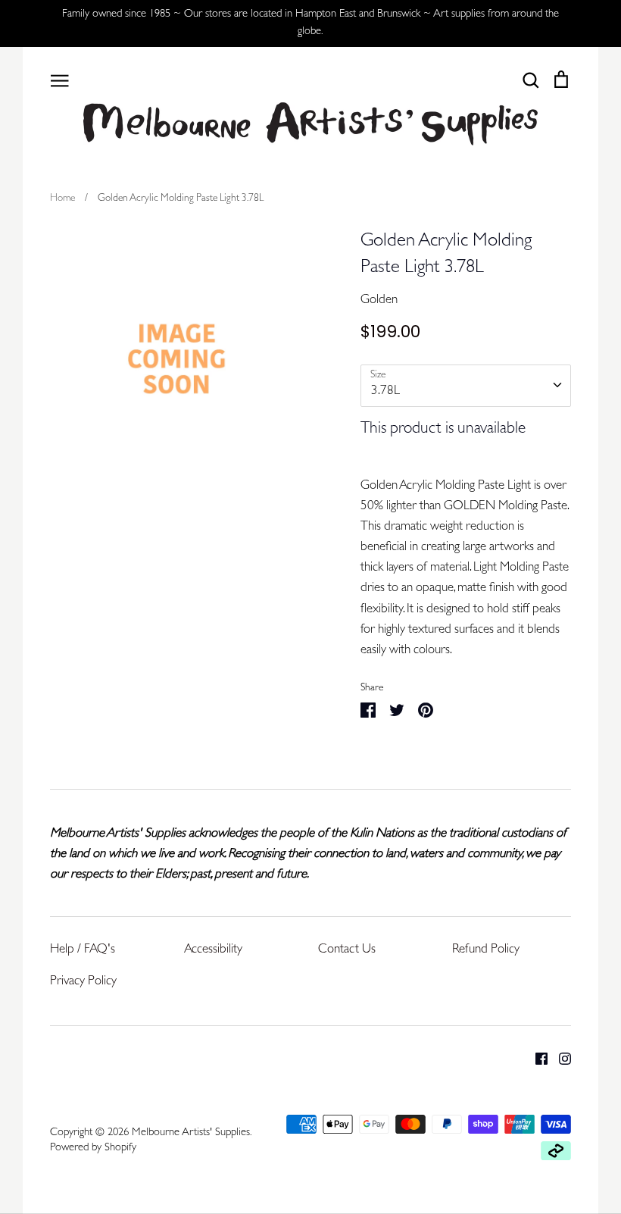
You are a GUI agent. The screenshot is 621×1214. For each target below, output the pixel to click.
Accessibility (213, 949)
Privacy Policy (83, 981)
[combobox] (465, 386)
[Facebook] (536, 1059)
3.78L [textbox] (385, 391)
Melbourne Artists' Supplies (191, 1133)
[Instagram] (559, 1059)
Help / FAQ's (82, 949)
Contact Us (347, 949)
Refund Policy (486, 949)
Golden (379, 300)
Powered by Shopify (93, 1148)
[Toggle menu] (60, 79)
